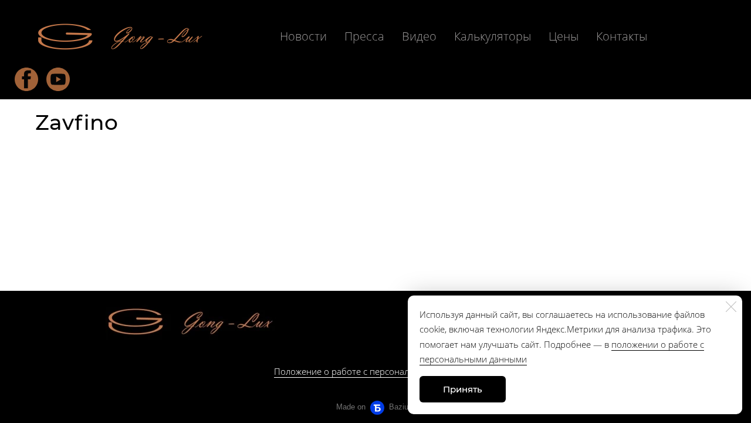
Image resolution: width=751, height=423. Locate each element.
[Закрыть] (731, 306)
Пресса (364, 36)
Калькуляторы (492, 36)
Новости (303, 36)
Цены (564, 36)
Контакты (621, 36)
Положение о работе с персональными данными (375, 371)
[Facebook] (26, 79)
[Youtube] (58, 79)
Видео (419, 36)
